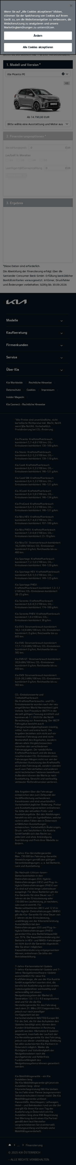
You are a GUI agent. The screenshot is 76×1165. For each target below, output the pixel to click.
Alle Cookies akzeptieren (38, 47)
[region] (38, 27)
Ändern (38, 35)
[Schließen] (71, 5)
